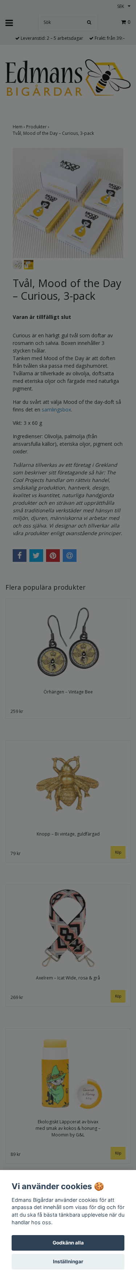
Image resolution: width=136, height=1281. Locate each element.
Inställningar (68, 1261)
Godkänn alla (68, 1243)
